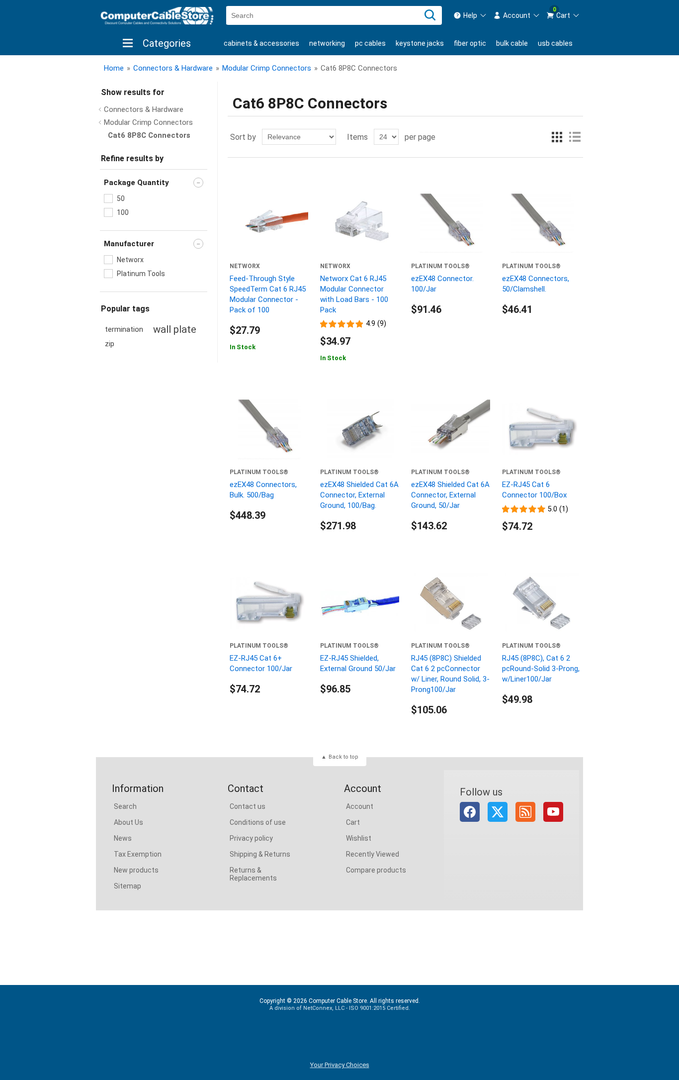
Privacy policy (251, 838)
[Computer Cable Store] (157, 15)
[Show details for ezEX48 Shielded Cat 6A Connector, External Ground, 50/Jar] (450, 429)
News (123, 838)
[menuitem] (470, 15)
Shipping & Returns (260, 854)
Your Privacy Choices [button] (339, 1065)
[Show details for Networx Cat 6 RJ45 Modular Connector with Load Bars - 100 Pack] (359, 223)
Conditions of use (258, 822)
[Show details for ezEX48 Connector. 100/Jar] (450, 223)
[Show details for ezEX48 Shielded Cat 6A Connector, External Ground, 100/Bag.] (359, 429)
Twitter (498, 812)
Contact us (247, 806)
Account (359, 806)
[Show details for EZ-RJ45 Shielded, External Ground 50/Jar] (359, 602)
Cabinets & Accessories (261, 43)
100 (123, 212)
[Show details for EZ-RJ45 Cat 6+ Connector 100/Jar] (269, 602)
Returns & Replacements (253, 874)
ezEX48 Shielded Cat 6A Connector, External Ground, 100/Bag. (359, 495)
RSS (525, 812)
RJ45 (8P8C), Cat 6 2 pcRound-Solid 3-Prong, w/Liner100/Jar (541, 669)
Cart (353, 822)
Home (114, 68)
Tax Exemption (138, 854)
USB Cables (555, 43)
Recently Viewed (372, 854)
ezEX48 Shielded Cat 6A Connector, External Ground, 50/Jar (450, 495)
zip (109, 344)
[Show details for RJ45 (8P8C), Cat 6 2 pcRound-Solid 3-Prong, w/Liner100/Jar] (541, 602)
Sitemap (127, 886)
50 (121, 198)
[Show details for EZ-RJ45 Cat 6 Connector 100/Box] (541, 429)
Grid (557, 137)
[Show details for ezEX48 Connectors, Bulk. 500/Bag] (269, 429)
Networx (130, 260)
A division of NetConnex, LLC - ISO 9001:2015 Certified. (339, 1008)
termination (124, 329)
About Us (128, 822)
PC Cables (370, 43)
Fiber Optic (470, 43)
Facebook (470, 812)
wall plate (174, 329)
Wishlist (358, 838)
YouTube (553, 812)
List (575, 137)
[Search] (430, 15)
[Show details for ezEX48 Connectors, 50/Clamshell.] (541, 223)
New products (136, 870)
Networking (327, 43)
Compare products (376, 870)
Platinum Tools (141, 274)
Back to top (343, 757)
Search (125, 806)
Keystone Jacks (420, 43)
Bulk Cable (512, 43)
